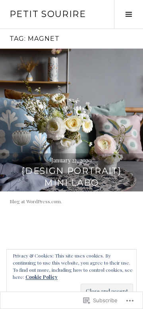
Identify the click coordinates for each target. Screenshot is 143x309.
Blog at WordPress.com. (36, 201)
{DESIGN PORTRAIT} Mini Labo (71, 177)
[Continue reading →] (71, 120)
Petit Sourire (48, 14)
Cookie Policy (41, 277)
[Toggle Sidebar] (128, 14)
